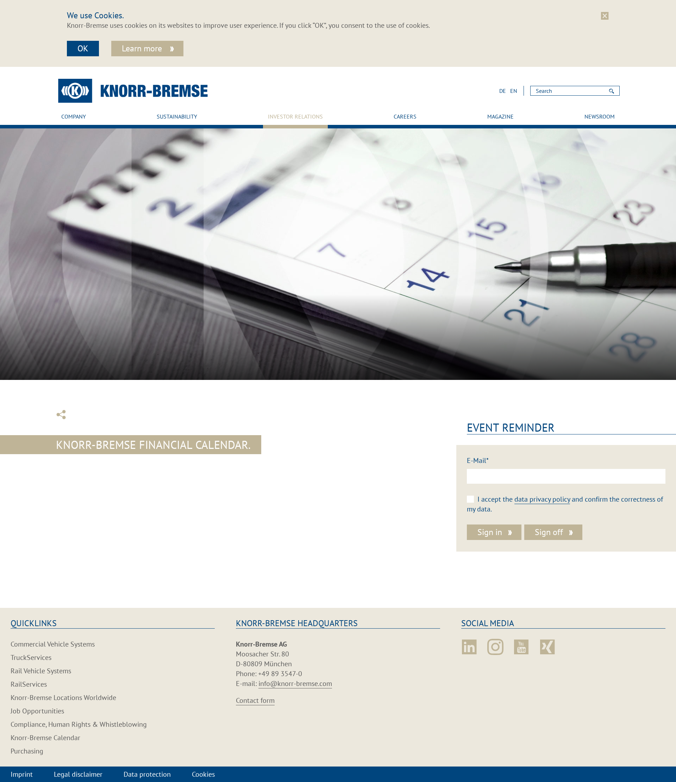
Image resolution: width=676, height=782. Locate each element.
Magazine (500, 116)
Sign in (489, 532)
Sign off (549, 532)
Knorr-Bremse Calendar (45, 737)
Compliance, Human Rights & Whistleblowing (79, 724)
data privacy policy (542, 499)
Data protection (147, 774)
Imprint (22, 774)
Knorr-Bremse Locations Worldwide (63, 697)
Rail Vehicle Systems (41, 670)
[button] (504, 91)
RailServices (29, 684)
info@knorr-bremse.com (295, 683)
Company (73, 116)
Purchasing (27, 751)
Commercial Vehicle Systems (53, 644)
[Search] (611, 91)
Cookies (203, 774)
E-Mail (478, 460)
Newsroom (599, 116)
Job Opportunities (37, 711)
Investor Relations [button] (295, 116)
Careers (405, 116)
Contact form (255, 700)
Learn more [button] (143, 48)
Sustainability (177, 116)
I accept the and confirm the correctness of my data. (565, 504)
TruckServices (31, 657)
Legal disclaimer (78, 774)
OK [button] (82, 48)
